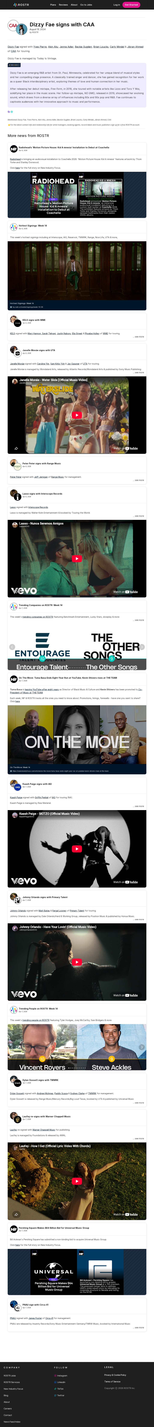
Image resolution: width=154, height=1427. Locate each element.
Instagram (62, 1375)
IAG (53, 797)
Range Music (57, 477)
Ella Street (77, 333)
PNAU (13, 1318)
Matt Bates (44, 910)
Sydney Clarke (77, 1093)
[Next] (142, 647)
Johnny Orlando (18, 910)
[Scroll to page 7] (80, 667)
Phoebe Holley (92, 333)
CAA (13, 51)
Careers (8, 1408)
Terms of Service (112, 1381)
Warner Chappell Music (43, 1130)
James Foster (35, 1318)
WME (105, 333)
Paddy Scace (61, 1093)
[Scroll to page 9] (83, 667)
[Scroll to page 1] (69, 667)
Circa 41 (49, 1318)
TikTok (60, 1388)
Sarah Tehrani (49, 333)
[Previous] (12, 647)
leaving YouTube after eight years (42, 689)
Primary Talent (77, 910)
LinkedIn (61, 1382)
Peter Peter (16, 477)
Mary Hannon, (35, 333)
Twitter (60, 1395)
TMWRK (92, 1093)
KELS (12, 333)
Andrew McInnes (45, 1093)
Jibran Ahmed (135, 46)
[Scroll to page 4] (74, 667)
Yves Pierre (40, 46)
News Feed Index (12, 1421)
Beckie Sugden (83, 46)
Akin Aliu (53, 46)
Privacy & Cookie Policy (115, 1375)
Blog (6, 1395)
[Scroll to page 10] (85, 667)
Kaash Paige (16, 797)
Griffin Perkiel (41, 797)
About (7, 1401)
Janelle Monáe (17, 363)
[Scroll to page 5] (76, 667)
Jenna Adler (66, 46)
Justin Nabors (64, 333)
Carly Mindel (117, 46)
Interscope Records (38, 507)
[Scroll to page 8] (81, 667)
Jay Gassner (73, 363)
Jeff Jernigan (41, 477)
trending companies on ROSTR (37, 617)
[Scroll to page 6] (78, 667)
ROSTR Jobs (10, 1375)
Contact (8, 1415)
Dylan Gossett (17, 1093)
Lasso (13, 507)
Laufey (13, 1130)
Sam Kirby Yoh (57, 363)
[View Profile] (9, 112)
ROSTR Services (12, 1382)
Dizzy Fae (13, 46)
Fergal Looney (59, 910)
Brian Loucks (100, 46)
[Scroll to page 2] (71, 667)
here (17, 168)
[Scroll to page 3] (72, 667)
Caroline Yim (43, 363)
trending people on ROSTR (35, 1020)
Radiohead (15, 159)
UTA (85, 363)
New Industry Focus (13, 1388)
